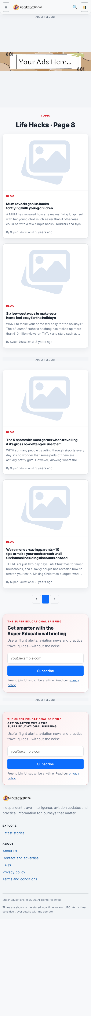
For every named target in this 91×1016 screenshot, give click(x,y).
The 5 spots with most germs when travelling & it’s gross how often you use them (41, 442)
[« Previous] (36, 599)
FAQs (7, 865)
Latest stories (13, 833)
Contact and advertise (21, 858)
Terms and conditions (20, 879)
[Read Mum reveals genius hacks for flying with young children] (45, 162)
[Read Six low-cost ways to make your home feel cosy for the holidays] (45, 272)
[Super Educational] (28, 7)
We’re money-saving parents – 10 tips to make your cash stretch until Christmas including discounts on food (36, 553)
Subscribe (45, 671)
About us (10, 851)
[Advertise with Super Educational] (45, 61)
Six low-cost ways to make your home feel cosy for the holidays (31, 315)
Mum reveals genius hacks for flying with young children (29, 206)
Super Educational (22, 232)
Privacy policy (14, 872)
